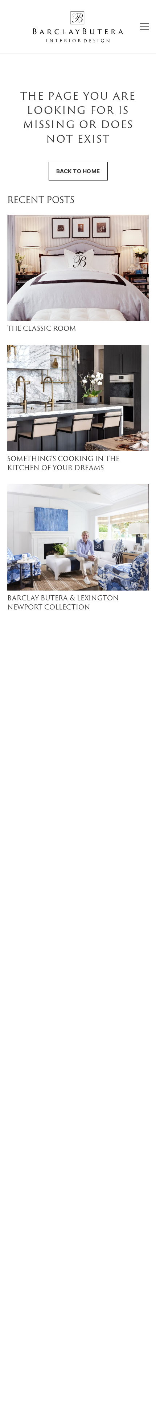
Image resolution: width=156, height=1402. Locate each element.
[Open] (144, 27)
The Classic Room (41, 329)
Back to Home (78, 171)
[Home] (78, 27)
